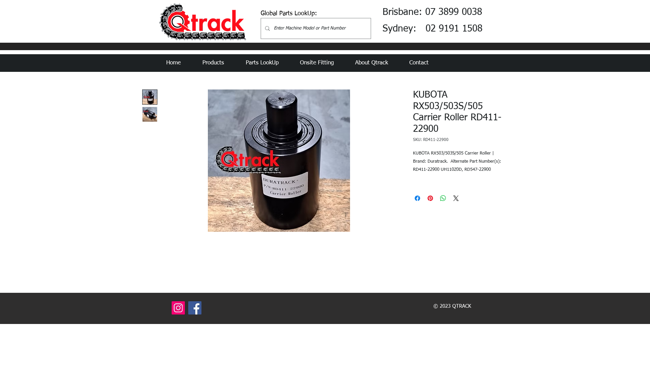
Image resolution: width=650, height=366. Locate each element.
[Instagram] (178, 307)
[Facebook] (194, 307)
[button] (219, 63)
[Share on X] (456, 198)
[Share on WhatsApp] (443, 198)
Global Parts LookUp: (289, 14)
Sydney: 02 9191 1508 (432, 29)
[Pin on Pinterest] (430, 198)
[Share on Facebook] (417, 198)
